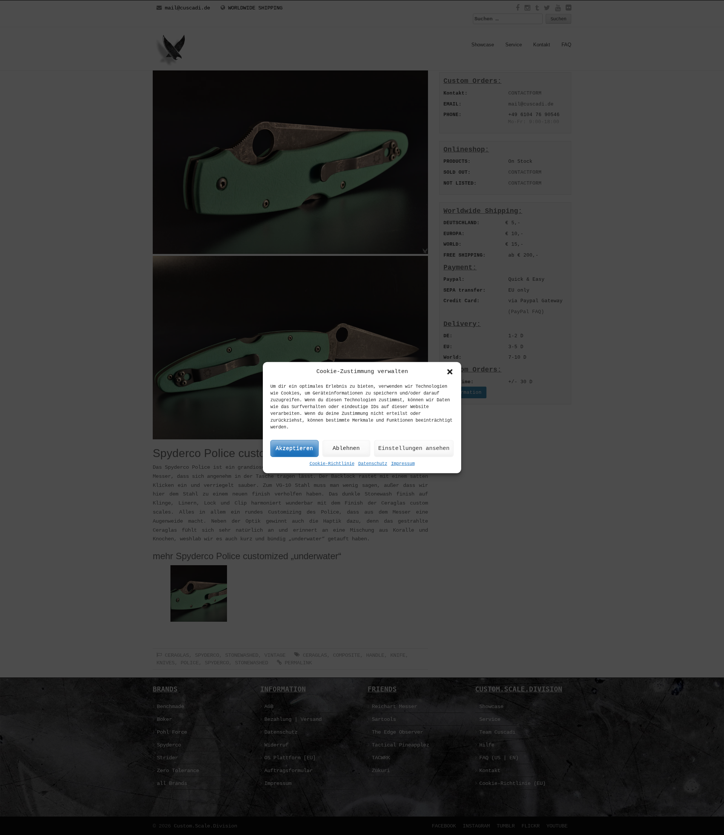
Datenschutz (372, 463)
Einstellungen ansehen (413, 448)
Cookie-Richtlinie (332, 463)
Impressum (403, 463)
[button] (450, 371)
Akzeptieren (294, 448)
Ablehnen (346, 448)
